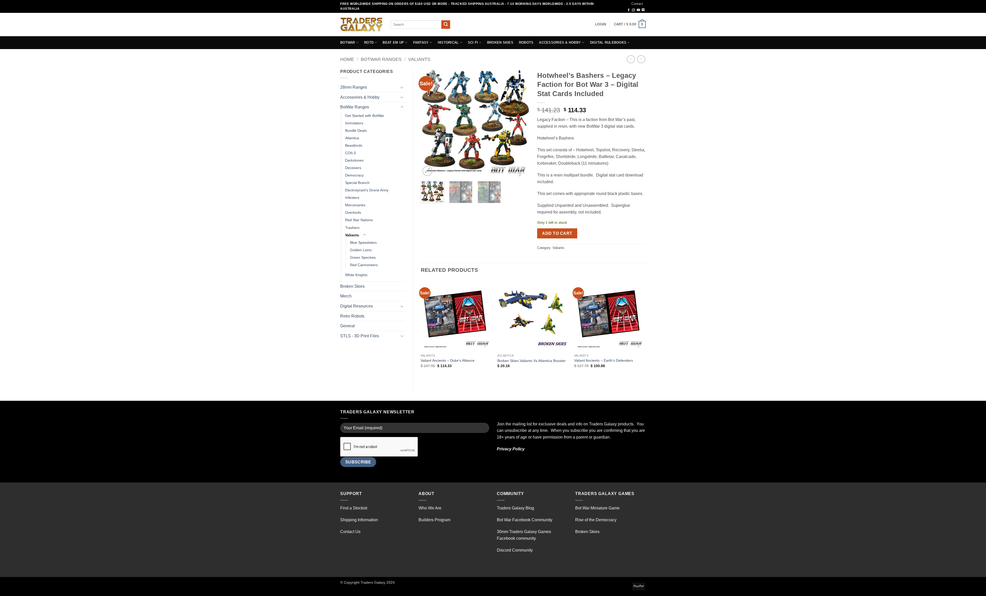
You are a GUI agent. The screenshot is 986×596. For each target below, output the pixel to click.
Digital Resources (356, 306)
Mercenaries (355, 205)
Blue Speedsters (363, 242)
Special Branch (357, 183)
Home (347, 59)
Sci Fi (473, 42)
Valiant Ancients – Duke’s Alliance (448, 360)
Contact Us (350, 531)
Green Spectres (363, 257)
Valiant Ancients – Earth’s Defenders (603, 360)
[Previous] (429, 123)
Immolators (354, 123)
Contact (637, 4)
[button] (600, 24)
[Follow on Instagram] (633, 10)
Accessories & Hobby (560, 42)
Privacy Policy (511, 449)
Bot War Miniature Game (597, 508)
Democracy (354, 175)
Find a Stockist (353, 508)
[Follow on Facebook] (628, 10)
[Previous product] (641, 59)
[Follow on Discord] (643, 10)
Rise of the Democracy (596, 520)
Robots (526, 42)
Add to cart (557, 233)
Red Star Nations (359, 220)
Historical (448, 42)
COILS (350, 153)
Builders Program (434, 520)
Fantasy (421, 42)
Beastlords (353, 145)
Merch (346, 296)
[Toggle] (402, 87)
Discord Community (515, 550)
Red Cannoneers (364, 265)
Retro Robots (352, 316)
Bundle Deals (356, 130)
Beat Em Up (393, 42)
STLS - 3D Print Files (359, 336)
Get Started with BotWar (364, 116)
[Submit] (445, 24)
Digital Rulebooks (608, 42)
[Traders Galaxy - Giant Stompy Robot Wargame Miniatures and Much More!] (361, 24)
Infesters (352, 197)
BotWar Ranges (381, 59)
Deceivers (353, 168)
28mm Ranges (353, 87)
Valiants (419, 59)
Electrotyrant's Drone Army (366, 190)
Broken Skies (500, 42)
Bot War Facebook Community (524, 520)
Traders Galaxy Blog (515, 508)
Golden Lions (361, 250)
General (347, 326)
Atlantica (352, 138)
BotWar (347, 42)
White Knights (356, 275)
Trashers (352, 228)
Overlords (353, 212)
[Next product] (631, 59)
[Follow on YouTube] (638, 10)
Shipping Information (359, 520)
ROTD (369, 42)
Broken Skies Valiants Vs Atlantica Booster (531, 361)
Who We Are (430, 508)
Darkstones (354, 160)
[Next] (520, 123)
